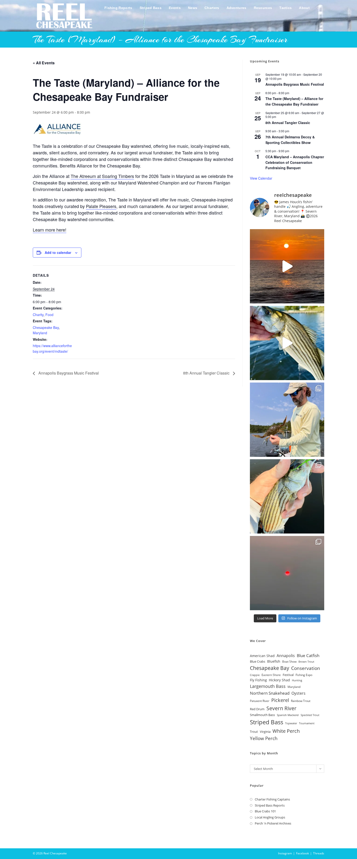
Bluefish (273, 661)
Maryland (40, 332)
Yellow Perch (264, 738)
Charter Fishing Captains (272, 799)
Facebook (302, 853)
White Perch (286, 730)
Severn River (281, 708)
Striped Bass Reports (270, 805)
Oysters (298, 693)
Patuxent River (259, 701)
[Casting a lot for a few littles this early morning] (287, 496)
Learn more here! (49, 229)
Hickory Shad (279, 680)
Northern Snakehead (269, 693)
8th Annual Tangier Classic (206, 373)
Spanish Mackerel (288, 715)
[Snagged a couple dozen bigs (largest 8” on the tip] (287, 420)
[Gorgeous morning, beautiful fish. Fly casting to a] (287, 343)
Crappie (255, 675)
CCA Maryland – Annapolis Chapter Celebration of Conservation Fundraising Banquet (294, 162)
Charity (38, 314)
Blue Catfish (308, 655)
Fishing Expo (304, 675)
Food (49, 314)
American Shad (262, 655)
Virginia (265, 732)
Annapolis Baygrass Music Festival (68, 373)
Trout (254, 731)
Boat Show (289, 661)
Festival (288, 675)
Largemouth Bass (268, 686)
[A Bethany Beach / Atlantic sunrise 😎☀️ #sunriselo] (287, 266)
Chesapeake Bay (46, 327)
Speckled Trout (310, 715)
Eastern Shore (271, 675)
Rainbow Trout (300, 701)
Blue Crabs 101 (265, 811)
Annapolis (286, 655)
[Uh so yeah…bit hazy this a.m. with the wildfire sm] (287, 573)
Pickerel (280, 700)
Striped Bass (266, 722)
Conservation (305, 668)
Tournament (306, 723)
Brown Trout (306, 661)
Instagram (285, 853)
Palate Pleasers (101, 206)
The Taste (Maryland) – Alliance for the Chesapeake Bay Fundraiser (294, 101)
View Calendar (261, 178)
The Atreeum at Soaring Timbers (102, 176)
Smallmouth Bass (262, 715)
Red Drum (257, 709)
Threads (318, 853)
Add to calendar (58, 252)
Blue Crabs (257, 661)
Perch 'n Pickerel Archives (273, 823)
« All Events (44, 63)
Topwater (291, 723)
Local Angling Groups (270, 817)
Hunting (297, 680)
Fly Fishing (258, 680)
